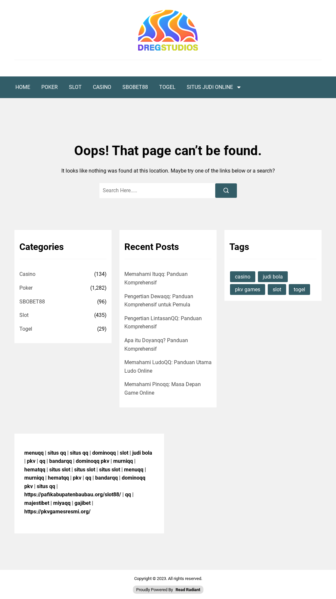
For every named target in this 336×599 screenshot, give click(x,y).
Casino (102, 87)
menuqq (34, 453)
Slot (75, 87)
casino (242, 277)
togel (299, 289)
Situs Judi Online (210, 87)
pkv (31, 461)
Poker (49, 87)
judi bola (273, 277)
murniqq (123, 461)
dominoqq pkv (92, 461)
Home (22, 87)
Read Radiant (188, 589)
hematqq (34, 469)
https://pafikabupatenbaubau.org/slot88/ (72, 494)
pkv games (247, 289)
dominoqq (104, 453)
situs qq (57, 453)
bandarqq (60, 461)
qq (42, 461)
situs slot (59, 469)
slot (277, 289)
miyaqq (62, 503)
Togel (167, 87)
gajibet (82, 503)
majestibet (36, 503)
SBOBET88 (135, 87)
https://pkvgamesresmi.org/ (57, 511)
